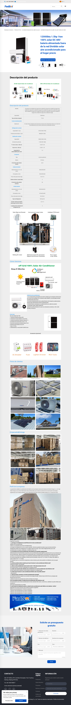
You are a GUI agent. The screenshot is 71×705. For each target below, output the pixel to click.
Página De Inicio (8, 30)
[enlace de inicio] (9, 6)
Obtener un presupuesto (48, 60)
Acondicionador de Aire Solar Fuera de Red (53, 30)
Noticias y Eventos (40, 688)
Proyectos (38, 685)
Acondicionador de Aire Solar (31, 30)
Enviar (51, 661)
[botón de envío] (61, 6)
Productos (17, 30)
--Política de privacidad (58, 699)
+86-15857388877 (10, 1)
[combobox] (58, 646)
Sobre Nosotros (39, 682)
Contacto (38, 691)
